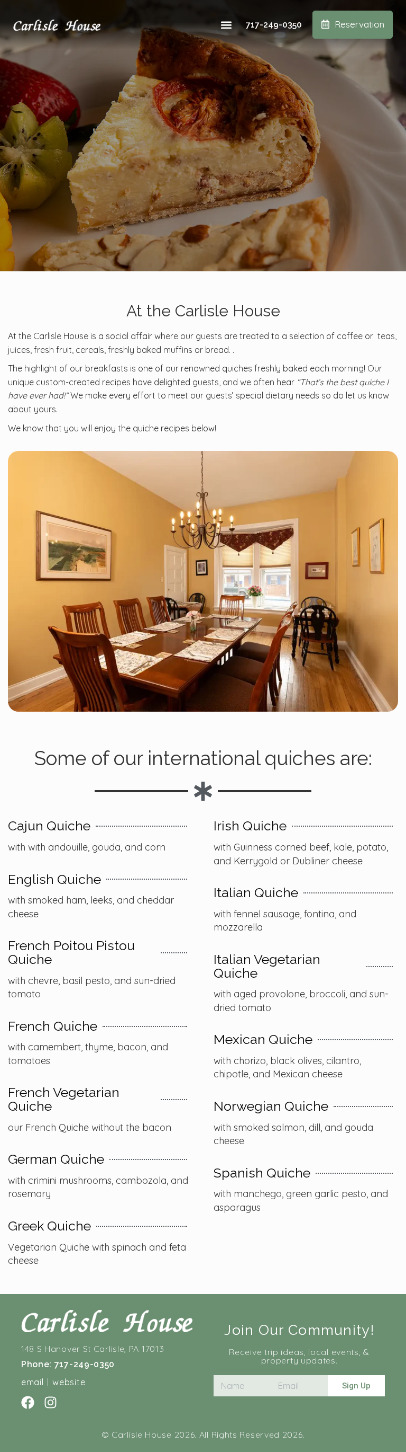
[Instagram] (50, 1402)
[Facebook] (27, 1402)
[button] (226, 24)
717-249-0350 (274, 25)
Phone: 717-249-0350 (68, 1364)
